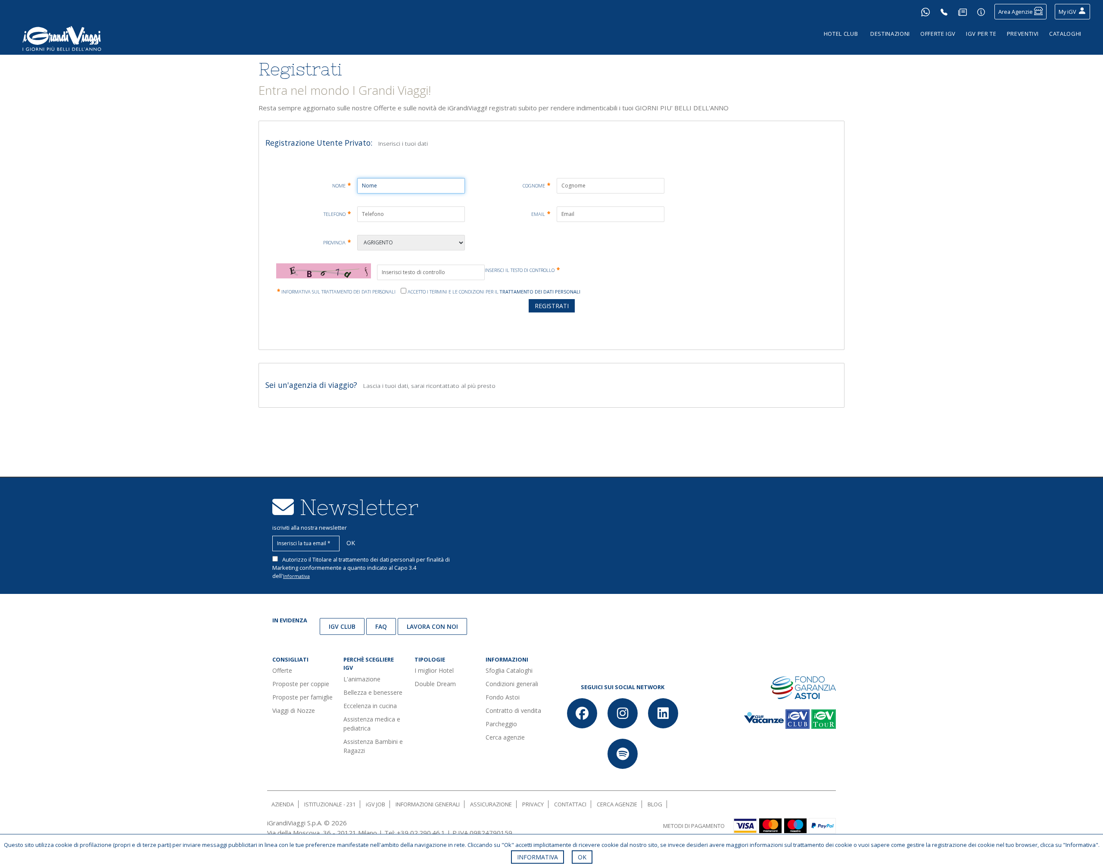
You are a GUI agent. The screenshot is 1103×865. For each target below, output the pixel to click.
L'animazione (361, 679)
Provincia (337, 242)
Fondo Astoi (503, 697)
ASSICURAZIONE (491, 804)
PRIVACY (533, 804)
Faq (381, 626)
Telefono (337, 214)
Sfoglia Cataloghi (509, 670)
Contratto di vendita (513, 710)
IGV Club (342, 626)
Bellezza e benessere (372, 692)
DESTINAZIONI (890, 33)
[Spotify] (623, 754)
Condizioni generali (512, 684)
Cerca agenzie (505, 737)
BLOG (655, 804)
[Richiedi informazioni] (981, 11)
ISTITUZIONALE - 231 (329, 804)
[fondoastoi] (803, 687)
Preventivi (1023, 33)
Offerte (282, 670)
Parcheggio (501, 724)
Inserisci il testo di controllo (522, 270)
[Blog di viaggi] (962, 11)
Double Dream (435, 684)
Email (540, 214)
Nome (341, 185)
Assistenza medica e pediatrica (371, 723)
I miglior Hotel (434, 670)
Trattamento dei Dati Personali (540, 291)
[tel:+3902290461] (944, 11)
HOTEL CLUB (841, 33)
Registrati (552, 306)
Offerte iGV (938, 33)
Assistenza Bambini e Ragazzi (373, 746)
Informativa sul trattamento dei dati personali (336, 291)
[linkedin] (663, 713)
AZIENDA (282, 804)
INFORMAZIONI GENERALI (428, 804)
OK (582, 857)
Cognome (536, 185)
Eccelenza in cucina (370, 706)
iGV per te (981, 33)
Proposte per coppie (300, 684)
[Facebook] (582, 713)
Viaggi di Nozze (293, 710)
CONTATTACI (570, 804)
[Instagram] (623, 713)
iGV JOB (375, 804)
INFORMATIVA (537, 857)
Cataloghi (1065, 33)
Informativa (296, 576)
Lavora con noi (432, 626)
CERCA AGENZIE (617, 804)
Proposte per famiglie (302, 697)
